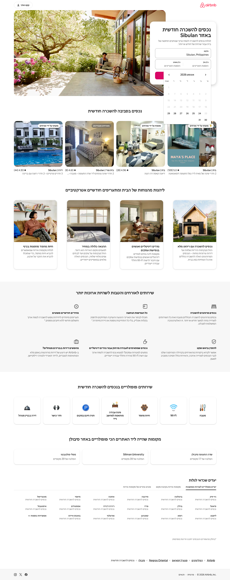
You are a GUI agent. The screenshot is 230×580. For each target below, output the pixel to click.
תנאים (181, 574)
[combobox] (183, 55)
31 (200, 119)
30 (205, 119)
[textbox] (197, 66)
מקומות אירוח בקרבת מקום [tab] (168, 486)
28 (175, 113)
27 (181, 113)
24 (199, 113)
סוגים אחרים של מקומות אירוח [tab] (137, 486)
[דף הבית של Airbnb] (208, 5)
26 (187, 113)
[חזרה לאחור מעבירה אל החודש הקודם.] (205, 75)
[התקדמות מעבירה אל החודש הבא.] (169, 75)
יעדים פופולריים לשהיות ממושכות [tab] (201, 486)
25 (193, 113)
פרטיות (190, 574)
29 (168, 113)
